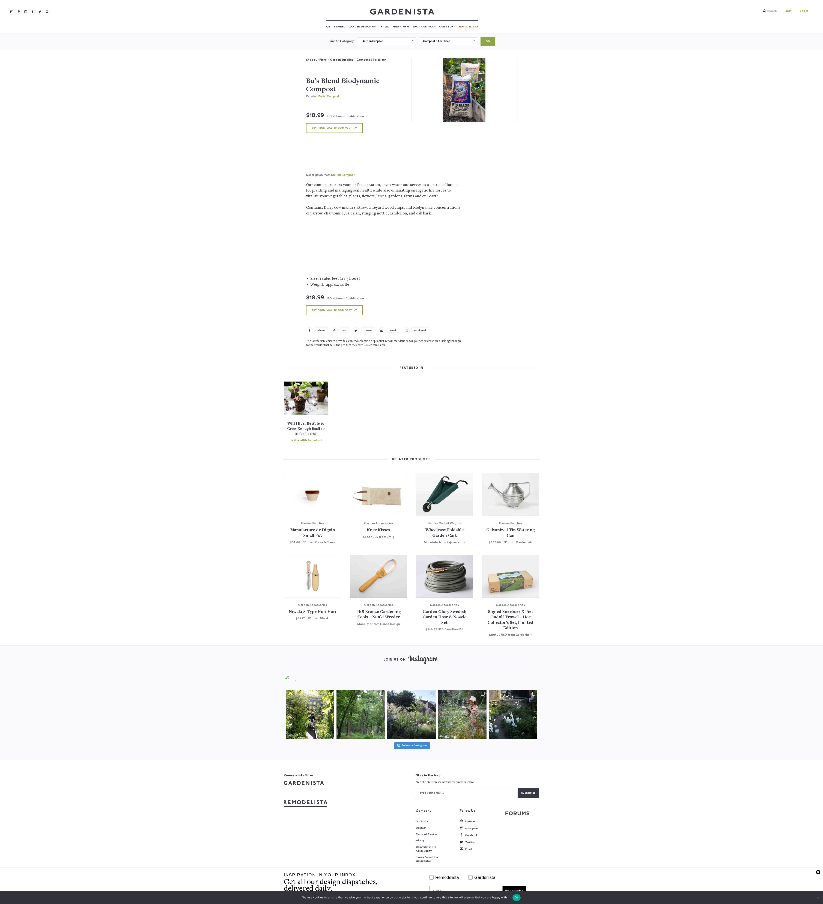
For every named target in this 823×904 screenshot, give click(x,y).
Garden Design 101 (362, 26)
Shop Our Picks (424, 26)
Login (804, 10)
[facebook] (33, 12)
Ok (516, 897)
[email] (47, 12)
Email (468, 849)
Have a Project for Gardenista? (427, 859)
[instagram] (26, 12)
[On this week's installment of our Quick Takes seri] (462, 714)
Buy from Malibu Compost (332, 128)
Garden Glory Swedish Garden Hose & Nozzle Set (444, 617)
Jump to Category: (341, 41)
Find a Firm (401, 26)
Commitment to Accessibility (426, 849)
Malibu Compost (328, 96)
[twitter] (40, 12)
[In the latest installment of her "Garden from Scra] (411, 714)
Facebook (471, 835)
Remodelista (468, 26)
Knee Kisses (378, 530)
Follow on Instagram (414, 745)
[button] (769, 11)
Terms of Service (426, 834)
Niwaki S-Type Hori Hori (312, 612)
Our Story (447, 26)
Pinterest (471, 821)
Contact (421, 828)
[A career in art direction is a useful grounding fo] (513, 714)
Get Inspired (335, 26)
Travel (384, 26)
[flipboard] (12, 12)
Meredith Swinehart (308, 440)
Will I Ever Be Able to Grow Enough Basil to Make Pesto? (306, 429)
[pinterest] (19, 12)
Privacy (420, 840)
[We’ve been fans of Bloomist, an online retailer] (310, 714)
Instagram (471, 828)
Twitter (470, 842)
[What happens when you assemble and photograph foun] (360, 714)
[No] (817, 897)
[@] (296, 680)
